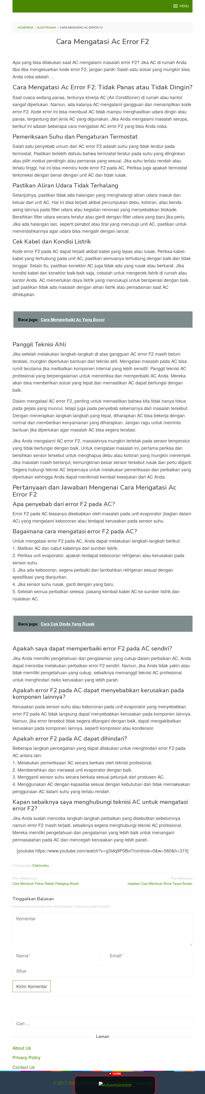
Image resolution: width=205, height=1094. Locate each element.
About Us (21, 1047)
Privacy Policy (26, 1057)
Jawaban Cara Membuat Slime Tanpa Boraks (159, 881)
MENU (184, 6)
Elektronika (40, 865)
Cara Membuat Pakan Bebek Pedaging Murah (45, 881)
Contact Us (23, 1067)
